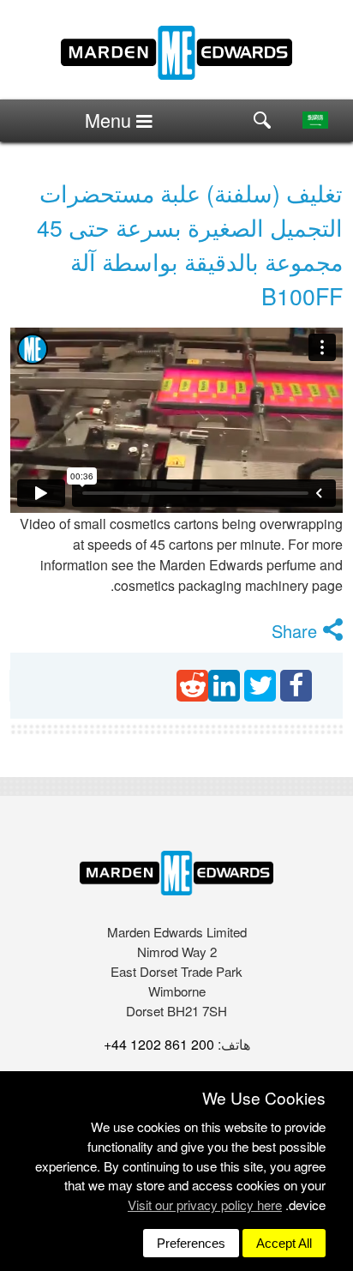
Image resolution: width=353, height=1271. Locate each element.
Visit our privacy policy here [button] (205, 1205)
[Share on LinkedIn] (224, 686)
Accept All (284, 1243)
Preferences (191, 1243)
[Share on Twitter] (260, 686)
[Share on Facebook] (296, 686)
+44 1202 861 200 (159, 1044)
